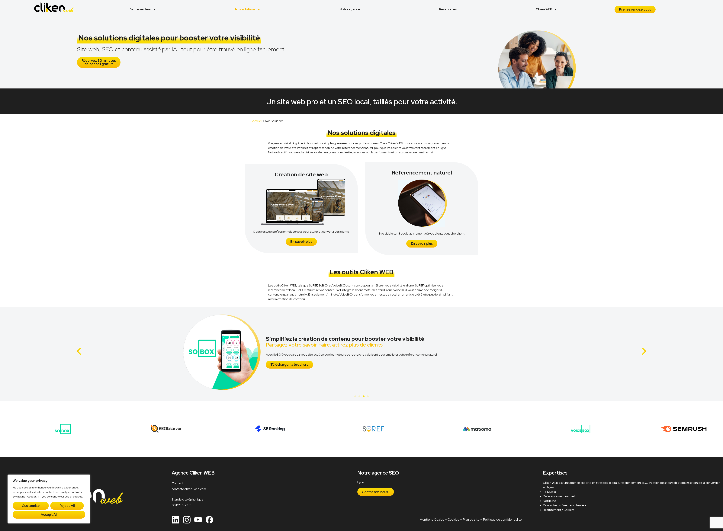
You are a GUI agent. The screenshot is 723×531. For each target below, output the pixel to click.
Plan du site (471, 519)
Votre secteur (140, 9)
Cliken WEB (544, 9)
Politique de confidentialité (502, 519)
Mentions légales (431, 519)
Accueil (257, 121)
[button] (79, 351)
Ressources (448, 9)
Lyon (360, 482)
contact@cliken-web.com (189, 489)
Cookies (453, 519)
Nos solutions (245, 9)
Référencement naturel (559, 496)
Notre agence (349, 9)
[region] (49, 499)
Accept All (49, 514)
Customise (31, 506)
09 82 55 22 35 (182, 505)
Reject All (67, 506)
